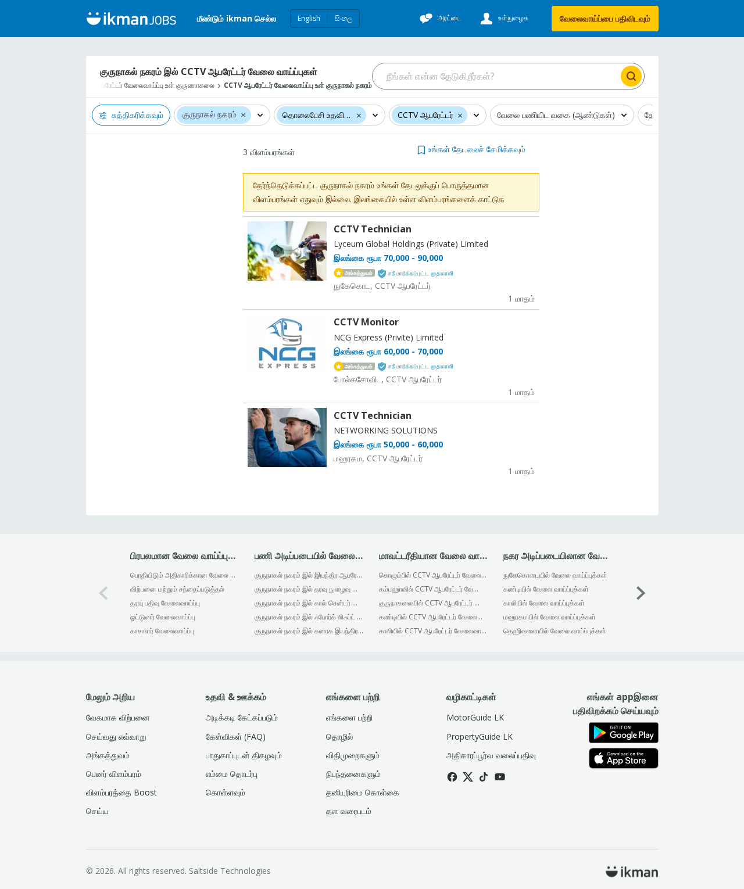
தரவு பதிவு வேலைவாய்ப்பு (165, 603)
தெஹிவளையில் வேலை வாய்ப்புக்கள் (554, 631)
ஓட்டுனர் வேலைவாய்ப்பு (162, 617)
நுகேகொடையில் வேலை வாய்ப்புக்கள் (555, 575)
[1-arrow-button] (641, 593)
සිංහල (343, 18)
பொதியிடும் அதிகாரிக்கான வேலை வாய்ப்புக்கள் (184, 575)
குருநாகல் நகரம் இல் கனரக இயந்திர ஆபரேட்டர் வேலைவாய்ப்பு (309, 631)
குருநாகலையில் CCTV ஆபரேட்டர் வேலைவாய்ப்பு (433, 603)
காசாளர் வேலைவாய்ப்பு (162, 631)
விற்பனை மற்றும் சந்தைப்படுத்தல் (177, 589)
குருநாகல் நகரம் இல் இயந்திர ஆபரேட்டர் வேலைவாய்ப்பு (309, 575)
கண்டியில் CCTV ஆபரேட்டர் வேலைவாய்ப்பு (433, 617)
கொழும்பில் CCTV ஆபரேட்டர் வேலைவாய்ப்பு (433, 575)
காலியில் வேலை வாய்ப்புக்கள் (544, 603)
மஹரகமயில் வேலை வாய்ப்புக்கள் (549, 617)
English (309, 18)
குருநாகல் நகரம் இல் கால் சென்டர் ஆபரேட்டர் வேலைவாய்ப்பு (309, 603)
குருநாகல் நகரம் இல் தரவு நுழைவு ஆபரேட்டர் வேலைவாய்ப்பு (309, 589)
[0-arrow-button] (103, 593)
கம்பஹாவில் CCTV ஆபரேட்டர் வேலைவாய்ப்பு (433, 589)
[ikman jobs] (131, 18)
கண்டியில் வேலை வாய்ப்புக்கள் (546, 589)
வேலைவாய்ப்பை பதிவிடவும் (605, 18)
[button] (243, 114)
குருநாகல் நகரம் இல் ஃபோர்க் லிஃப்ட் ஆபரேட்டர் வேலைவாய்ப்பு (309, 617)
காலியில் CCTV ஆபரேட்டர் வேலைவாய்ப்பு (433, 631)
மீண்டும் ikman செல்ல (236, 18)
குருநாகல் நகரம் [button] (210, 115)
